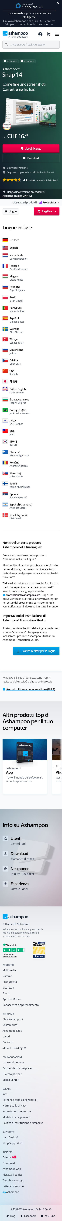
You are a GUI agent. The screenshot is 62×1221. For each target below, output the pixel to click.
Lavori (6, 1036)
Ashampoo (11, 1192)
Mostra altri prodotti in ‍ (34, 202)
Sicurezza (8, 987)
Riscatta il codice (12, 1174)
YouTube (50, 1216)
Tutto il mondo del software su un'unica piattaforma (24, 779)
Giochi (6, 993)
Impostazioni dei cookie (17, 1111)
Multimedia (9, 970)
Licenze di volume (13, 1062)
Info (5, 1094)
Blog (12, 1216)
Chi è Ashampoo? (13, 1019)
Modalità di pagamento (16, 1117)
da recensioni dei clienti (40, 180)
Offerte (9, 1157)
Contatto (8, 1042)
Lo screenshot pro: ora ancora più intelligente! (29, 15)
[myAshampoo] (40, 34)
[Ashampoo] (15, 917)
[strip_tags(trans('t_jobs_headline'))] (39, 950)
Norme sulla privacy (14, 1105)
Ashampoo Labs (12, 1030)
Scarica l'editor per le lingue (38, 651)
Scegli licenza (33, 148)
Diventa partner (12, 1074)
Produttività (10, 982)
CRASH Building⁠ (12, 1048)
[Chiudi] (58, 3)
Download (33, 158)
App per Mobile (12, 999)
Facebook (30, 1216)
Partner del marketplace (17, 1068)
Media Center (11, 1080)
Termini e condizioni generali (20, 1100)
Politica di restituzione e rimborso (23, 1123)
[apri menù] (57, 34)
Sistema (7, 976)
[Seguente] (57, 766)
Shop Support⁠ (11, 1143)
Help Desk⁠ (9, 1137)
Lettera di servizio (13, 1186)
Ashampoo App (12, 1169)
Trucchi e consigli (13, 1180)
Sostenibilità (10, 1025)
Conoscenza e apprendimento (21, 1005)
